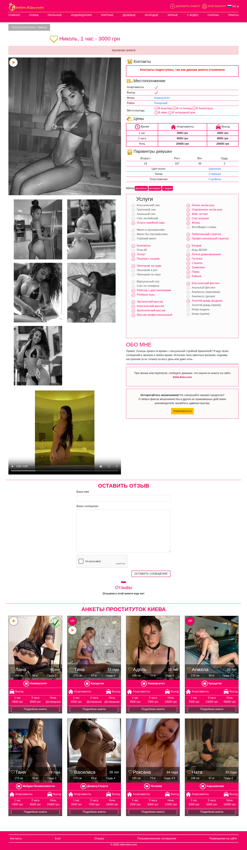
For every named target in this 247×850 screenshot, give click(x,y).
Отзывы (99, 838)
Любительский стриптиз (206, 234)
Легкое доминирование (206, 254)
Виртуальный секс (148, 281)
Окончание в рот (147, 270)
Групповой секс (146, 209)
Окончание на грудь (149, 265)
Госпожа (197, 258)
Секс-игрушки (200, 218)
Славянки (215, 174)
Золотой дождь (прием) (206, 305)
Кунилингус (144, 245)
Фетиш (196, 222)
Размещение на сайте (223, 838)
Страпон (197, 263)
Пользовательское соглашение (156, 838)
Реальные (55, 15)
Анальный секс (146, 214)
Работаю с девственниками (154, 290)
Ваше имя (82, 491)
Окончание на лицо (149, 274)
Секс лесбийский (147, 218)
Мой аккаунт (217, 6)
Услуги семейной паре (151, 222)
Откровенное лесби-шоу (207, 209)
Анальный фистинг (203, 287)
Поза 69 (142, 249)
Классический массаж (150, 306)
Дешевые (129, 15)
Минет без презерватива (152, 234)
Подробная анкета (35, 709)
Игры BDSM (199, 249)
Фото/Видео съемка (204, 227)
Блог (58, 838)
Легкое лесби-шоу (203, 205)
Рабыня (196, 276)
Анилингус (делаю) (203, 296)
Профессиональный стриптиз (210, 238)
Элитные (107, 15)
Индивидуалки (81, 15)
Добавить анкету (188, 6)
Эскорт (141, 254)
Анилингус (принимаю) (206, 292)
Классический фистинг (206, 283)
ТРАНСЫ (233, 15)
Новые (34, 15)
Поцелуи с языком (148, 258)
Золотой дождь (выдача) (207, 300)
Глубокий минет (146, 238)
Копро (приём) (201, 313)
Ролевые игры (146, 294)
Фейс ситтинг (200, 214)
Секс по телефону (148, 285)
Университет (162, 97)
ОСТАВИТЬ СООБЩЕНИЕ (151, 573)
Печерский (160, 103)
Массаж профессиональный (154, 314)
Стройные (215, 179)
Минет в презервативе (151, 229)
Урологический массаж (151, 310)
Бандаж (196, 245)
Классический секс (148, 205)
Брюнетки (215, 168)
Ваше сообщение (87, 506)
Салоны (213, 15)
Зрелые (172, 15)
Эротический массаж (150, 301)
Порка (195, 271)
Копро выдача (200, 309)
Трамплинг (198, 267)
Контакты (16, 838)
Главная (14, 15)
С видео (192, 15)
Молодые (151, 15)
